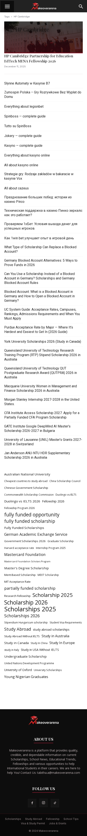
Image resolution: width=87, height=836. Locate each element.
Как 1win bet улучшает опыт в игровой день (39, 238)
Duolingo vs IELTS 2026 (22, 501)
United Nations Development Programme (29, 663)
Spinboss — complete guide (25, 116)
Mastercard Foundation (25, 554)
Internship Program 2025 (51, 548)
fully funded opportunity (31, 514)
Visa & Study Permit (33, 823)
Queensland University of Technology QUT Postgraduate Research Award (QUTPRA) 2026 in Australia (40, 372)
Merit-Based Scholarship (20, 575)
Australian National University (27, 474)
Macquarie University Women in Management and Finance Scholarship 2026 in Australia (40, 388)
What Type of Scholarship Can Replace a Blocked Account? (40, 249)
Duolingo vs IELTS (66, 494)
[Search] (81, 6)
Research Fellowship (17, 596)
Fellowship (53, 818)
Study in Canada (16, 643)
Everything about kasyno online (27, 155)
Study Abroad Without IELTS (22, 636)
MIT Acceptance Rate (17, 582)
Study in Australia (55, 636)
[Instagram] (43, 803)
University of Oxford (18, 670)
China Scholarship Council (64, 481)
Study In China (39, 643)
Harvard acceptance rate (19, 548)
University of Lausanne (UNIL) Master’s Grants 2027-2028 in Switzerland (43, 442)
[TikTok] (55, 803)
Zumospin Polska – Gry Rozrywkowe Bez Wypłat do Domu (42, 94)
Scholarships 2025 (30, 609)
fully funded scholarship (29, 521)
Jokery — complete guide (23, 136)
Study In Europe (62, 643)
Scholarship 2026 (26, 602)
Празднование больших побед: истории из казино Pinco (38, 199)
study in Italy (11, 650)
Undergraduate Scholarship (25, 656)
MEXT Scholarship (48, 575)
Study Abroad (17, 629)
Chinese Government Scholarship (26, 488)
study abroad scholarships (51, 629)
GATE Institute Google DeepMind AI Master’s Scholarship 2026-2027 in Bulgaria (37, 428)
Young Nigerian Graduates (26, 676)
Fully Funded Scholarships (24, 528)
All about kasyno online (21, 165)
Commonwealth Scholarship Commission (29, 494)
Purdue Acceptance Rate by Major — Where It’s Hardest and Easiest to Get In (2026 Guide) (38, 329)
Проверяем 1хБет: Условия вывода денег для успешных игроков (40, 226)
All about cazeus (16, 188)
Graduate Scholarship (61, 541)
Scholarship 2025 (53, 595)
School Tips (71, 818)
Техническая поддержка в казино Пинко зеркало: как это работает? (43, 213)
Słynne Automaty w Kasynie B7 (27, 83)
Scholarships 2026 (22, 615)
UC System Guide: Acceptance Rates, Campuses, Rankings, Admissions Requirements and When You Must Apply (42, 313)
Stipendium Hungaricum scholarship (26, 622)
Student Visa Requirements (66, 622)
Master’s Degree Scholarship (26, 568)
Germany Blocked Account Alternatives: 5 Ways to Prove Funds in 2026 (40, 262)
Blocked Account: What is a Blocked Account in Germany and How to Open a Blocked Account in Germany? (39, 296)
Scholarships (13, 818)
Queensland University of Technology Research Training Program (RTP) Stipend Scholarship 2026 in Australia (42, 354)
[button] (7, 6)
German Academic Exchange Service (35, 534)
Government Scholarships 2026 (25, 541)
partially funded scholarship (30, 588)
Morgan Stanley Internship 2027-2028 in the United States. (41, 402)
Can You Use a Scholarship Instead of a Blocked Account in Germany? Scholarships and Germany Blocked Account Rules (39, 278)
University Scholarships (48, 670)
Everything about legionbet (24, 106)
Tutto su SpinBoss (17, 126)
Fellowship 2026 (53, 501)
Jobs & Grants (57, 823)
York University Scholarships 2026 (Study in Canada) (42, 342)
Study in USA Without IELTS (40, 650)
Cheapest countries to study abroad (26, 481)
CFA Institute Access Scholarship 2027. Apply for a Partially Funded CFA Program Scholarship (41, 415)
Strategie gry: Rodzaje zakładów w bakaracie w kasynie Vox (38, 176)
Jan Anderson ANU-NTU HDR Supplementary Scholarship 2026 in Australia (37, 455)
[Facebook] (32, 803)
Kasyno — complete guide (23, 146)
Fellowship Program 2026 (19, 508)
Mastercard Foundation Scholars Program (27, 561)
